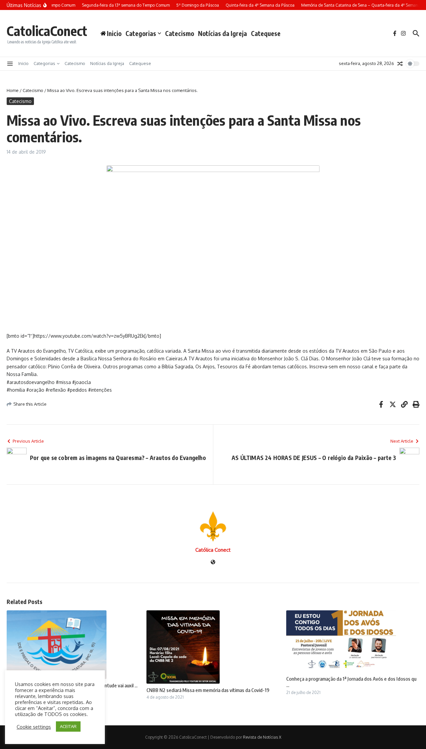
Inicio (23, 63)
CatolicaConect (47, 30)
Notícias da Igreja (222, 33)
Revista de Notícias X (262, 737)
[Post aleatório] (400, 63)
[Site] (213, 562)
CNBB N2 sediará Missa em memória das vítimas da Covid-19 (207, 690)
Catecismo (179, 33)
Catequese (266, 33)
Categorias (140, 33)
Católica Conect (213, 550)
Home (13, 90)
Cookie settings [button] (34, 727)
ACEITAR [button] (68, 726)
